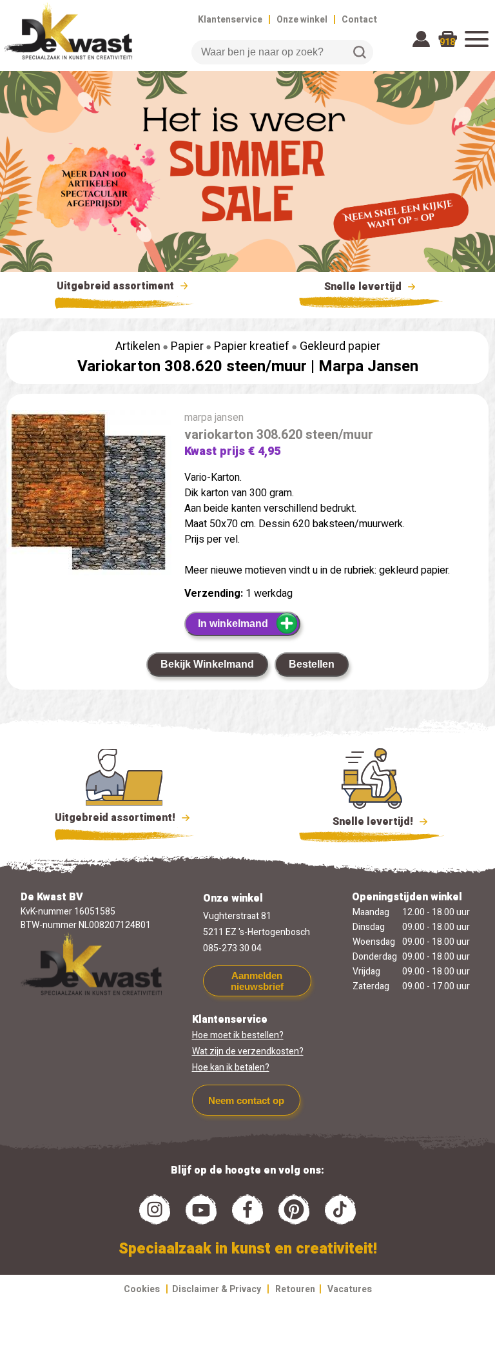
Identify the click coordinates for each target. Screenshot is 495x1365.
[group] (88, 495)
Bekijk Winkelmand (207, 664)
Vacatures (349, 1289)
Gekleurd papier (340, 346)
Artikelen (137, 346)
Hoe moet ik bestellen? (238, 1035)
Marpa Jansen (368, 366)
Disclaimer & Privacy (216, 1289)
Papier (187, 346)
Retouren (295, 1289)
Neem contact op (246, 1100)
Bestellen (312, 664)
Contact (359, 19)
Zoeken (360, 52)
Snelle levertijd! (364, 821)
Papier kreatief (251, 346)
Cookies (142, 1289)
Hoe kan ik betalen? (230, 1067)
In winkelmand (233, 623)
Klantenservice (230, 19)
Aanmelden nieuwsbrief (257, 981)
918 (447, 42)
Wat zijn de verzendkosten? (248, 1051)
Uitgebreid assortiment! (116, 818)
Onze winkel (302, 19)
